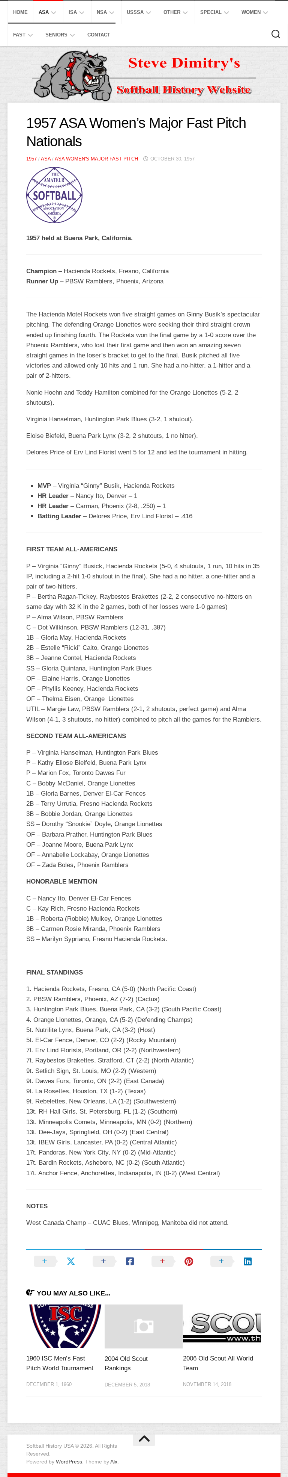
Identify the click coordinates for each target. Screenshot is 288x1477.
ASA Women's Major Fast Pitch (96, 159)
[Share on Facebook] (114, 1261)
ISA (73, 12)
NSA (102, 12)
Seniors (56, 35)
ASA (44, 12)
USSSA (135, 12)
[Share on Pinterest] (173, 1261)
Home (20, 12)
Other (172, 12)
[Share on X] (55, 1261)
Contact (98, 35)
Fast (19, 35)
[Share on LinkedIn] (232, 1261)
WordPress (69, 1462)
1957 (31, 159)
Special (211, 12)
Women (251, 12)
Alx (113, 1462)
